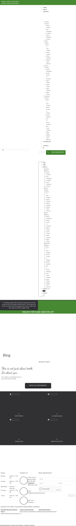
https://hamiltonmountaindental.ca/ (11, 513)
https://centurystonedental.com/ (29, 511)
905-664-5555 (50, 515)
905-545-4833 (31, 517)
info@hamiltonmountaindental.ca (10, 523)
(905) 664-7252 (32, 485)
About (44, 164)
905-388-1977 (12, 519)
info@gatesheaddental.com (51, 517)
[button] (42, 152)
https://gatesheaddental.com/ (48, 511)
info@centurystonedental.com (29, 521)
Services (45, 167)
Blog (44, 291)
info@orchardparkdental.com (36, 493)
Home (44, 162)
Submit (71, 495)
